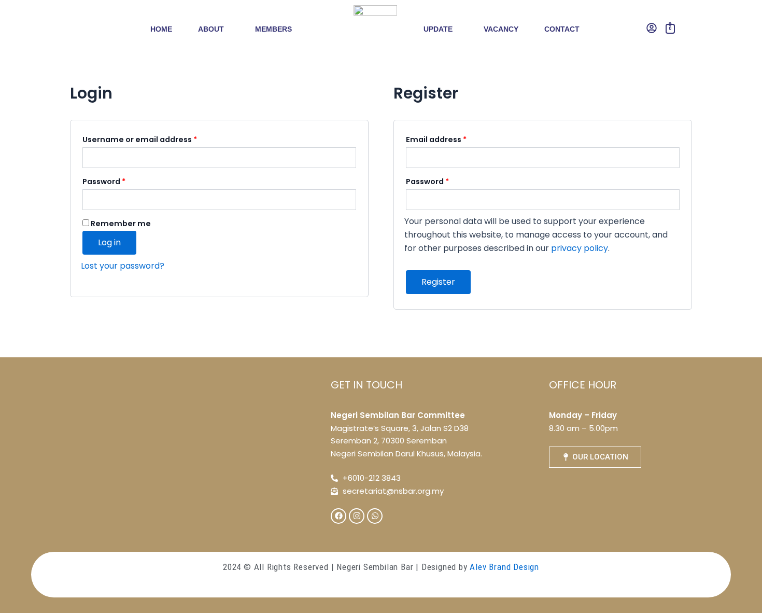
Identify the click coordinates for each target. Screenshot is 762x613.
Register (438, 282)
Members (273, 29)
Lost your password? (122, 266)
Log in (109, 242)
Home (161, 29)
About (211, 29)
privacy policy (579, 248)
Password (121, 180)
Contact (562, 29)
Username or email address (157, 138)
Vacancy (501, 29)
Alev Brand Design (504, 567)
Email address (454, 138)
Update (438, 29)
